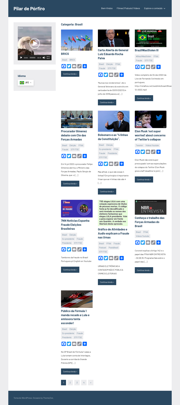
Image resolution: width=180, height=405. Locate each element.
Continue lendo (69, 74)
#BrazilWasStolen (143, 56)
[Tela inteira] (48, 57)
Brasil (64, 60)
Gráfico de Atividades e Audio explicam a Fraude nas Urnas (113, 233)
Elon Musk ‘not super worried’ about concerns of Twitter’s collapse (150, 135)
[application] (35, 43)
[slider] (32, 57)
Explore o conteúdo (153, 8)
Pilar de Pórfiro (29, 8)
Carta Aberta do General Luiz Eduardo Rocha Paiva (113, 54)
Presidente (112, 153)
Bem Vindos (107, 8)
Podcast (102, 247)
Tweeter (139, 145)
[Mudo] (44, 57)
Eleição (109, 64)
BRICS (65, 53)
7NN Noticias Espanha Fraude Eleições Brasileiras (75, 224)
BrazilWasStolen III (147, 50)
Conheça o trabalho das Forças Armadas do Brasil (149, 222)
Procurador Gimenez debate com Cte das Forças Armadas (74, 135)
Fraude (102, 68)
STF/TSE (112, 68)
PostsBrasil (113, 247)
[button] (34, 43)
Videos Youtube (152, 145)
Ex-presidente (105, 149)
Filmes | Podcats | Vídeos (128, 8)
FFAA (117, 64)
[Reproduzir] (21, 57)
